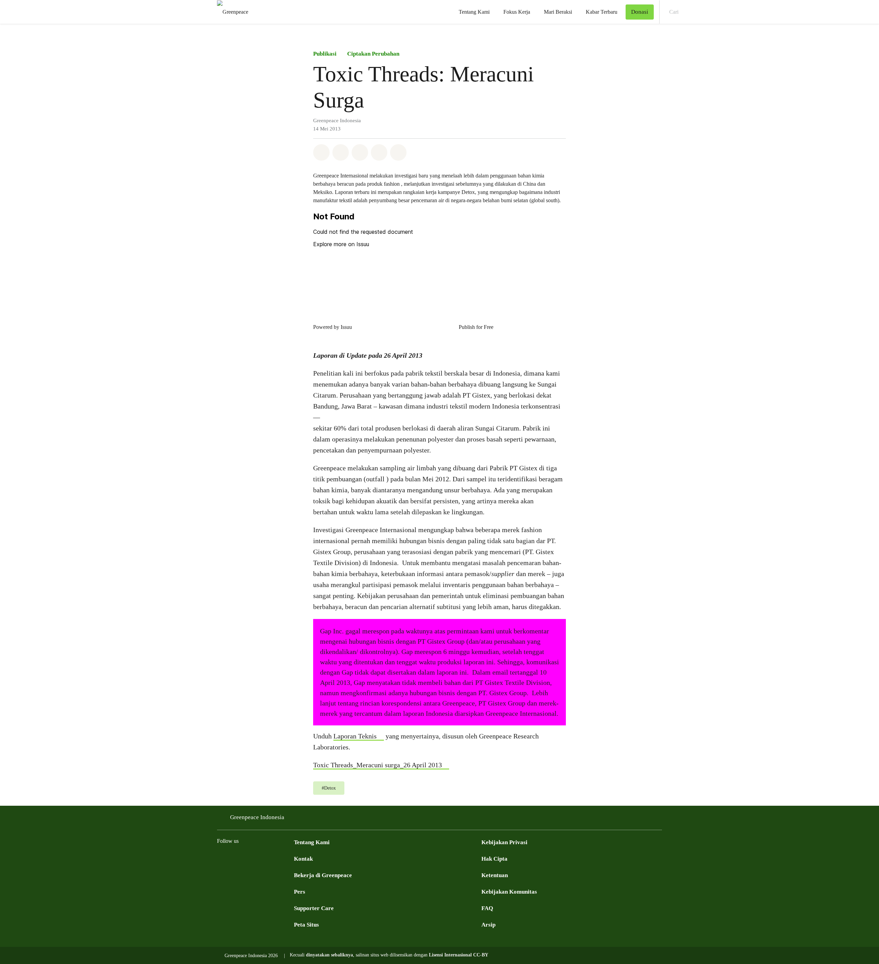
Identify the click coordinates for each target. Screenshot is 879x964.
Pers (299, 891)
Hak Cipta (494, 859)
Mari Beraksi (558, 12)
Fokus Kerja (516, 12)
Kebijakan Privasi (504, 842)
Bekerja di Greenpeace (323, 875)
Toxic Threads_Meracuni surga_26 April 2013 (377, 765)
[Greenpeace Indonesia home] (230, 12)
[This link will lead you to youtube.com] (248, 858)
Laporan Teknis (355, 736)
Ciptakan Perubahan (373, 53)
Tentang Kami (474, 12)
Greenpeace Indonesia (257, 817)
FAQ (487, 908)
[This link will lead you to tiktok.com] (290, 858)
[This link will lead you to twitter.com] (235, 858)
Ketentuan (494, 875)
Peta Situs (306, 924)
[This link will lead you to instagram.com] (262, 858)
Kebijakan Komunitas (509, 891)
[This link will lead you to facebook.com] (221, 858)
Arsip (488, 924)
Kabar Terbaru (601, 12)
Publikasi (324, 53)
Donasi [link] (639, 12)
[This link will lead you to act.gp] (276, 858)
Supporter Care (314, 908)
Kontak (303, 859)
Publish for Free (476, 327)
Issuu (346, 327)
